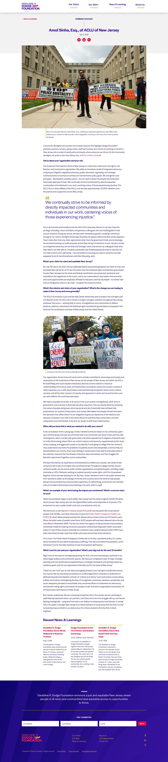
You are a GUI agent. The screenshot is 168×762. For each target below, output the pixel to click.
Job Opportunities (106, 738)
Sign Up (142, 723)
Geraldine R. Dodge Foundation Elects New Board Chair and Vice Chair (109, 632)
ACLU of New (90, 155)
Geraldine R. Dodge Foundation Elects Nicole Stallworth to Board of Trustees (54, 632)
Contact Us (103, 741)
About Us (140, 4)
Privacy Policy (61, 751)
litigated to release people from (75, 510)
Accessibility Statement (89, 751)
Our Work (93, 4)
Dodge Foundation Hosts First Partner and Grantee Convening (82, 630)
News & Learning (117, 4)
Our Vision (74, 4)
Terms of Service (74, 751)
